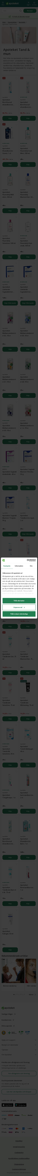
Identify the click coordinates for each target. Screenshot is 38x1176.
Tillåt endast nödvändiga (19, 614)
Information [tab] (19, 566)
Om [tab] (31, 566)
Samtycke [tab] (6, 566)
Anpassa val (17, 607)
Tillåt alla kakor (19, 601)
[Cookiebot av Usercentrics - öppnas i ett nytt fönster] (27, 560)
